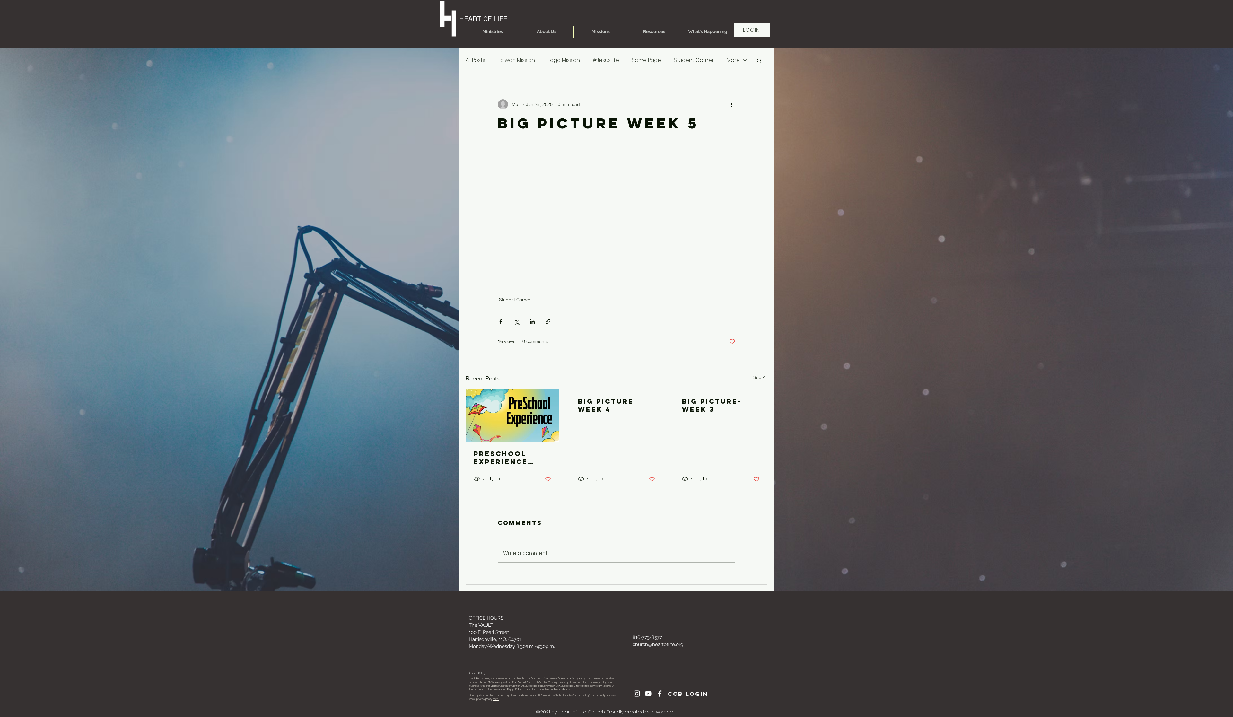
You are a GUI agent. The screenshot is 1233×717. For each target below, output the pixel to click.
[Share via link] (548, 322)
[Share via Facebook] (501, 322)
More (733, 60)
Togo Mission (564, 60)
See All (760, 377)
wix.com (665, 711)
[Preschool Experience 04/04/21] (512, 415)
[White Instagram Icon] (637, 693)
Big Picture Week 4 (606, 405)
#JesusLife (606, 60)
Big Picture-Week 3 (711, 405)
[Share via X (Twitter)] (516, 322)
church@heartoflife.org (658, 644)
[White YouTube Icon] (648, 693)
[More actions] (731, 104)
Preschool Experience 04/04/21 (501, 458)
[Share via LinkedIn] (532, 322)
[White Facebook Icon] (660, 693)
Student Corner (694, 60)
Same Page (646, 60)
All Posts (475, 60)
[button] (493, 32)
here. (496, 699)
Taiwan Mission (516, 60)
